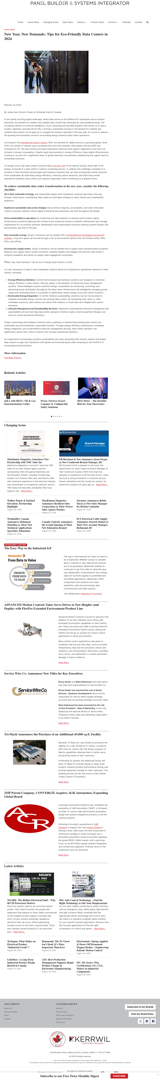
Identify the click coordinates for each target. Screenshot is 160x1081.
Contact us (60, 1022)
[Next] (105, 396)
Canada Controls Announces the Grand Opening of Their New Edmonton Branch (57, 524)
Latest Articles (14, 866)
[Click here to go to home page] (9, 22)
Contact (138, 22)
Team (6, 1015)
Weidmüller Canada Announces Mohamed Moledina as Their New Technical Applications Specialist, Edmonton (19, 524)
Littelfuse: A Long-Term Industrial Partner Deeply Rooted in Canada (21, 962)
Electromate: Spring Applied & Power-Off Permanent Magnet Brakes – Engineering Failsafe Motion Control (92, 946)
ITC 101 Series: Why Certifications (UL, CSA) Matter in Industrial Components (90, 967)
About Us (8, 1008)
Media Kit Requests (64, 1019)
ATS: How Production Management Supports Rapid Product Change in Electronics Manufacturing (58, 964)
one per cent (59, 165)
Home (20, 22)
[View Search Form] (147, 22)
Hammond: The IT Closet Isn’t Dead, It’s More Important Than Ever (56, 944)
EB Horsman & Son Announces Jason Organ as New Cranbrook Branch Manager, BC (83, 461)
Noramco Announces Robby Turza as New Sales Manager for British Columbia (92, 503)
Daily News (67, 22)
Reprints (59, 1008)
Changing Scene (50, 22)
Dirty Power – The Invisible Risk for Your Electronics (91, 402)
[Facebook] (153, 1021)
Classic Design (94, 827)
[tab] (51, 416)
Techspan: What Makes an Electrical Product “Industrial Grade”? (21, 944)
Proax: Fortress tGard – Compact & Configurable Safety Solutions (54, 404)
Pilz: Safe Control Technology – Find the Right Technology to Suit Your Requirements (83, 902)
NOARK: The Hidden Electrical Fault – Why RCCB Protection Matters (31, 902)
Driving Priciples (10, 1012)
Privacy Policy (62, 1012)
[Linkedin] (147, 1021)
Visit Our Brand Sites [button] (142, 1014)
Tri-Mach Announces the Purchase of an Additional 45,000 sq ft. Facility (52, 734)
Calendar (126, 22)
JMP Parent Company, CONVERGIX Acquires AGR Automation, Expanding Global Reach (56, 794)
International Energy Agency (34, 142)
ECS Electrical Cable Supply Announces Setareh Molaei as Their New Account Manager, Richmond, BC (92, 523)
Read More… (27, 491)
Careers (7, 1019)
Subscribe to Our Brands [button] (140, 1007)
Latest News (33, 22)
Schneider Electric (12, 357)
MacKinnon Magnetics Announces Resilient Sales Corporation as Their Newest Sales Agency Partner (57, 505)
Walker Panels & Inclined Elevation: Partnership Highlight (21, 503)
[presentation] (20, 388)
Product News (97, 22)
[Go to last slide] (8, 396)
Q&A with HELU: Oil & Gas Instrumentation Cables (20, 402)
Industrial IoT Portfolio (91, 593)
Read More (63, 662)
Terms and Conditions (65, 1015)
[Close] (157, 1074)
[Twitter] (140, 1021)
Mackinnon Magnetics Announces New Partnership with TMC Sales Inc (28, 461)
